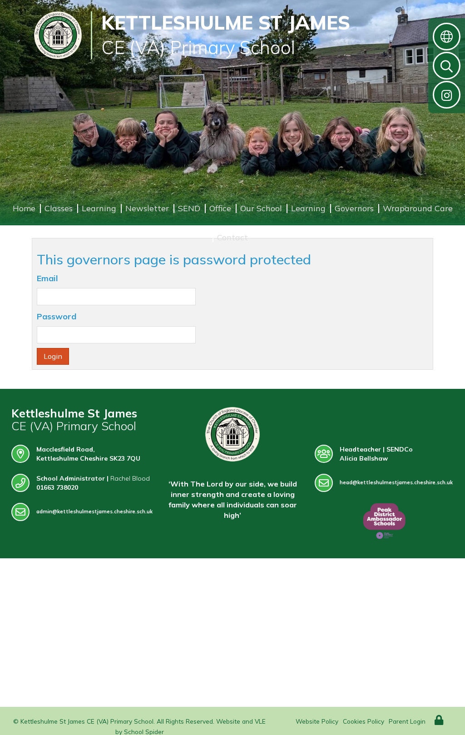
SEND (189, 208)
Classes (59, 208)
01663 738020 (57, 487)
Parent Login (407, 721)
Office (220, 208)
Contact (232, 237)
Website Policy (317, 721)
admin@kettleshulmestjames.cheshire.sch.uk (94, 511)
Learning (99, 208)
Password (56, 316)
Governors (354, 208)
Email (47, 278)
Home (24, 208)
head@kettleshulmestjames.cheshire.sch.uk (396, 482)
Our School (261, 208)
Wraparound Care (418, 208)
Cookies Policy (363, 721)
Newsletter (147, 208)
